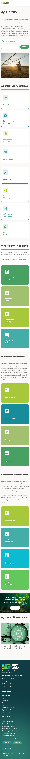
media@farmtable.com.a (9, 687)
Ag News (4, 705)
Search (24, 47)
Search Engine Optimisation (10, 731)
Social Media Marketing (8, 733)
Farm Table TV (6, 712)
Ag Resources (6, 696)
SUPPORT (17, 743)
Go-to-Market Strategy (9, 738)
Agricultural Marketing (8, 721)
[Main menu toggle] (27, 3)
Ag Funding (5, 698)
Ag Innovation (6, 703)
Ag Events (5, 700)
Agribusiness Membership (9, 710)
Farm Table (5, 755)
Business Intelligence (8, 735)
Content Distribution (8, 724)
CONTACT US (7, 743)
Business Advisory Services (9, 728)
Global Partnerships (8, 726)
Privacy (12, 753)
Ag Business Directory (8, 707)
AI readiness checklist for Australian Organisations (15, 647)
